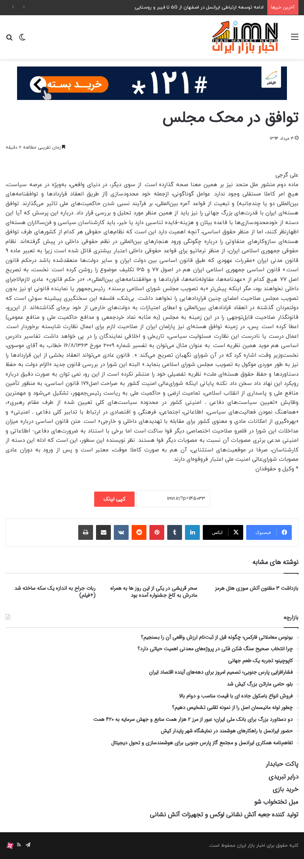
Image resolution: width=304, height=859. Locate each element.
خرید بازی (285, 789)
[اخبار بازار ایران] (245, 37)
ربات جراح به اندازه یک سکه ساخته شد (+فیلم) (55, 591)
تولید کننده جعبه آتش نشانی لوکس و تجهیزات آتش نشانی (224, 815)
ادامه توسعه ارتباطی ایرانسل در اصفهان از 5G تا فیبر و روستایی (199, 7)
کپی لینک (114, 499)
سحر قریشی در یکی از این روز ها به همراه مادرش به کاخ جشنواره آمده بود (153, 591)
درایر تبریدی (283, 777)
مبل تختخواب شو (276, 802)
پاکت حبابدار (282, 764)
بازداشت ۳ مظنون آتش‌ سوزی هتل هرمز (256, 588)
